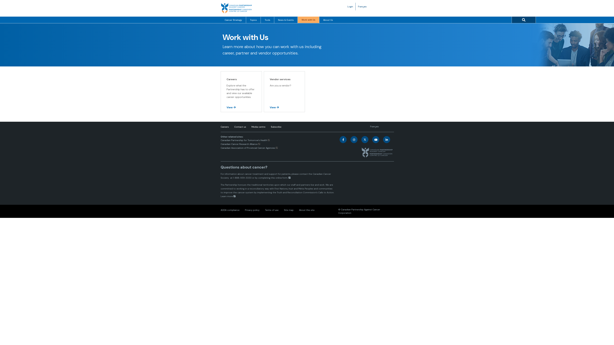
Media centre (258, 126)
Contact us (240, 126)
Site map (289, 210)
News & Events (286, 20)
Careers (225, 126)
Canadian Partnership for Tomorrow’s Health (244, 140)
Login (350, 6)
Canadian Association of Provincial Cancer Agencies (248, 147)
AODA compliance (230, 210)
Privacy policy (252, 210)
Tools (267, 20)
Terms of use (272, 210)
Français (363, 7)
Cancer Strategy (233, 20)
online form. (282, 177)
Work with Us (308, 19)
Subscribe (276, 126)
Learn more (227, 196)
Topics (253, 20)
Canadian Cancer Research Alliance (239, 144)
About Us (328, 20)
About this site (307, 210)
